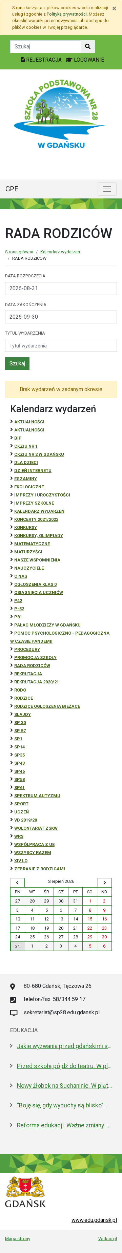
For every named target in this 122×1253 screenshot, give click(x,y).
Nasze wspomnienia (37, 559)
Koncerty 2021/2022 (36, 519)
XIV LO (20, 860)
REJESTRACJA (44, 60)
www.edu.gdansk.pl (94, 1220)
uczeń (21, 811)
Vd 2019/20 (25, 820)
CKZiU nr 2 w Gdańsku (39, 454)
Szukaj (17, 363)
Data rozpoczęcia (25, 275)
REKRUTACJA (28, 673)
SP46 (19, 771)
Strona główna (19, 251)
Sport (21, 803)
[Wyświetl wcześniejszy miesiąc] (17, 883)
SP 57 (20, 730)
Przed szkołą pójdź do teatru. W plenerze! (64, 1066)
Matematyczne (32, 543)
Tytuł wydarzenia (25, 333)
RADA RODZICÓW (32, 665)
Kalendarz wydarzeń (60, 251)
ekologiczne (29, 486)
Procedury (27, 649)
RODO (20, 690)
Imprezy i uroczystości (42, 494)
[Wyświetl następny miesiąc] (104, 883)
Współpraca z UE (34, 844)
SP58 (19, 779)
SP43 (19, 763)
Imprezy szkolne (34, 503)
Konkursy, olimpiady (38, 535)
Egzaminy (25, 478)
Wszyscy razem (32, 852)
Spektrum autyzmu (37, 795)
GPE (11, 189)
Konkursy (25, 527)
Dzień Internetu (33, 470)
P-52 (19, 608)
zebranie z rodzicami (39, 868)
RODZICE (23, 698)
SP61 (19, 787)
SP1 (18, 738)
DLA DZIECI (26, 462)
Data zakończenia (25, 304)
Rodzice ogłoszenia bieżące (47, 706)
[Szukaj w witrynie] (88, 46)
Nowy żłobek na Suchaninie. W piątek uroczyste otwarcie (64, 1085)
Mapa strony (17, 1238)
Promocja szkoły (35, 657)
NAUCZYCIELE (29, 568)
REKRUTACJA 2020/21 (36, 681)
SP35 (19, 755)
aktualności (29, 429)
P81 (18, 616)
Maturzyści (28, 551)
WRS (18, 836)
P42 (18, 600)
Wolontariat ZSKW (36, 828)
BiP (18, 438)
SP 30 (20, 722)
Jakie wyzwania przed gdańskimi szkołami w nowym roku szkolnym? (64, 1046)
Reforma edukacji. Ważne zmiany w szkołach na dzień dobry (64, 1125)
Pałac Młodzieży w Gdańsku (47, 625)
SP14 (19, 746)
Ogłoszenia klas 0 (35, 584)
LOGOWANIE (88, 60)
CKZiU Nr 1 (26, 446)
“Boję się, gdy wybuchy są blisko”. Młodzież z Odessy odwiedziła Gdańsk (64, 1105)
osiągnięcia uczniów (38, 592)
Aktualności (29, 421)
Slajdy (22, 714)
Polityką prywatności (67, 14)
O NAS (20, 576)
